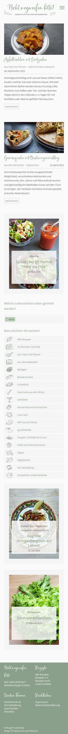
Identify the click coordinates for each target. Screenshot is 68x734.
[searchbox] (17, 320)
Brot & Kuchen (25, 377)
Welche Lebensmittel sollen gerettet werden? (29, 306)
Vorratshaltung (25, 467)
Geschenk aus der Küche (30, 392)
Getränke (22, 399)
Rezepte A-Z (41, 677)
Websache (33, 730)
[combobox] (34, 319)
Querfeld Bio (24, 429)
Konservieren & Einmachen (32, 407)
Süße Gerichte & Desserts (41, 66)
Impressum (41, 702)
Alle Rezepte (24, 339)
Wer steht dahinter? (15, 682)
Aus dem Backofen (14, 165)
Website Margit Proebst (17, 685)
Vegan (20, 452)
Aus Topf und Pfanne (15, 66)
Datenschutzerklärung (47, 705)
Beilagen (22, 369)
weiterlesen (11, 106)
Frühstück (23, 384)
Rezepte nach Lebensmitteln (43, 682)
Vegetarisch (32, 165)
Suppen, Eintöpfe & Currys (32, 437)
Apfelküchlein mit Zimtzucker (25, 60)
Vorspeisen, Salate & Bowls (32, 475)
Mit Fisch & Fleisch (27, 422)
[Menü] (62, 8)
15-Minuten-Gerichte (28, 346)
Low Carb (22, 414)
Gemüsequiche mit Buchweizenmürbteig (31, 158)
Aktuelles (9, 711)
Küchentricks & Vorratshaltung (12, 703)
